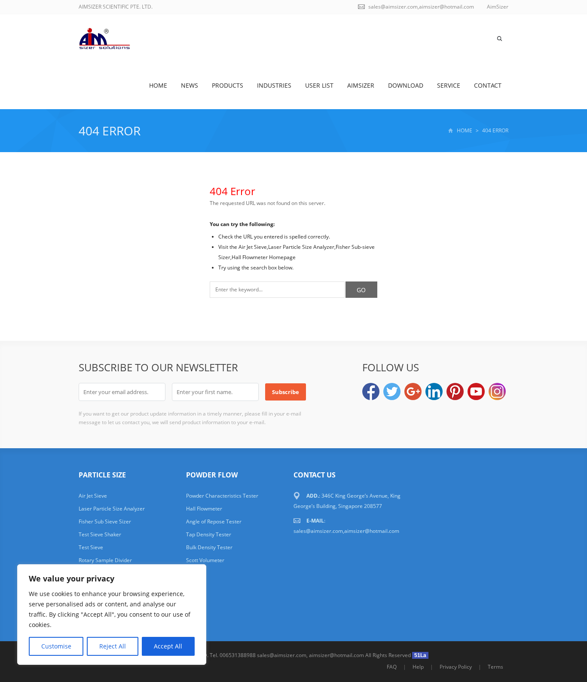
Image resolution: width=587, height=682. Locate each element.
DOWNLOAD (405, 85)
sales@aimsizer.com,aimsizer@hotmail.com (421, 6)
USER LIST (319, 85)
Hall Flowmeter (204, 508)
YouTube (476, 391)
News (189, 85)
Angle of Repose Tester (214, 521)
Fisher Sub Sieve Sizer (105, 521)
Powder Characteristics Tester (222, 495)
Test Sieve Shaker (100, 534)
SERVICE (448, 85)
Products (227, 85)
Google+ (413, 391)
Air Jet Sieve (93, 495)
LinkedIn (434, 391)
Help (418, 666)
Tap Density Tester (208, 534)
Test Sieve (91, 547)
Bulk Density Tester (209, 547)
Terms (495, 666)
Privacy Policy (456, 666)
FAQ (392, 666)
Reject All (112, 646)
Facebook (370, 391)
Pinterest (455, 391)
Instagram (497, 391)
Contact (487, 85)
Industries (274, 85)
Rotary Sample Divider (105, 560)
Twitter (392, 391)
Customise (56, 646)
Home (158, 85)
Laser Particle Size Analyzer (112, 508)
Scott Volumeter (205, 560)
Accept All (168, 646)
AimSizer (360, 85)
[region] (111, 614)
